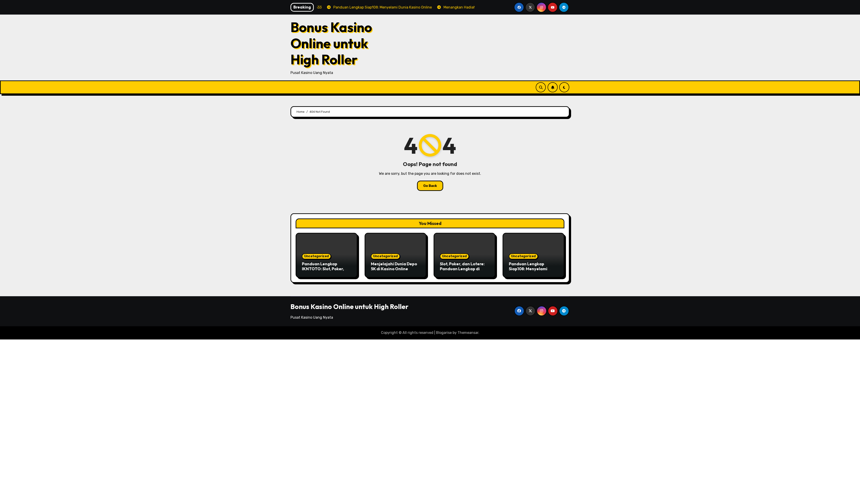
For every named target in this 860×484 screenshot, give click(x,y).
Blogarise (444, 333)
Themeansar (468, 333)
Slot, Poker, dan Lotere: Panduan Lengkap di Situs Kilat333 (462, 268)
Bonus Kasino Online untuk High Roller (331, 43)
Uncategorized (316, 256)
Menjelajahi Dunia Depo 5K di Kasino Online (394, 266)
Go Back (430, 186)
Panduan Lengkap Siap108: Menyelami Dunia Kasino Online (528, 268)
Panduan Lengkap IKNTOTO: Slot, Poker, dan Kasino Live (323, 268)
